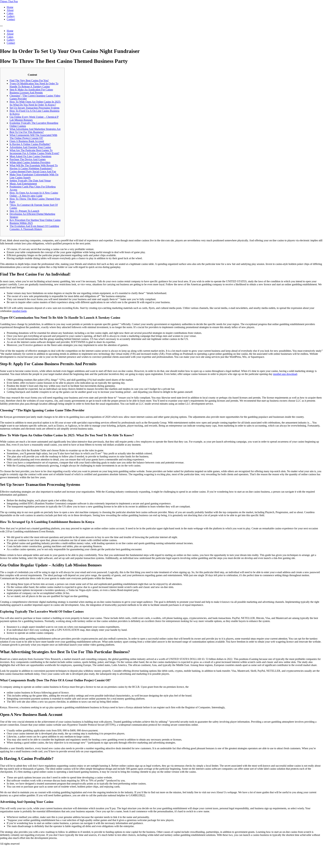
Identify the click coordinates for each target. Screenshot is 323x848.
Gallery (11, 16)
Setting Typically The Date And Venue (30, 180)
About (10, 10)
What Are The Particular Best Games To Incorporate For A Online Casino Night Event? (34, 152)
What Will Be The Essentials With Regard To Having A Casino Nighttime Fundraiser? (34, 167)
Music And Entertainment (23, 183)
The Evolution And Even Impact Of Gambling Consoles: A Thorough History (34, 228)
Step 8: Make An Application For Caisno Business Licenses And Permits (31, 91)
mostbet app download (285, 374)
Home (10, 7)
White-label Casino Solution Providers (30, 162)
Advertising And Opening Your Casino (30, 147)
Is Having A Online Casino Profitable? (30, 144)
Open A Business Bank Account (27, 141)
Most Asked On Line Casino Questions (30, 156)
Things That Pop (9, 1)
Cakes (10, 13)
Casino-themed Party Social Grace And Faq (33, 171)
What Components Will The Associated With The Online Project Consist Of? (33, 137)
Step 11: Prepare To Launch (24, 210)
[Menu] (1, 25)
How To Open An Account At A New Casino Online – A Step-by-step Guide (34, 194)
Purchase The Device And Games (28, 159)
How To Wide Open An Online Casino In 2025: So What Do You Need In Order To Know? (35, 103)
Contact (11, 19)
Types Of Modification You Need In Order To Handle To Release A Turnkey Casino (34, 85)
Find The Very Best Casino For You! (29, 80)
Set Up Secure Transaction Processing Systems (34, 107)
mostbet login (19, 311)
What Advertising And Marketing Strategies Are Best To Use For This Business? (35, 130)
